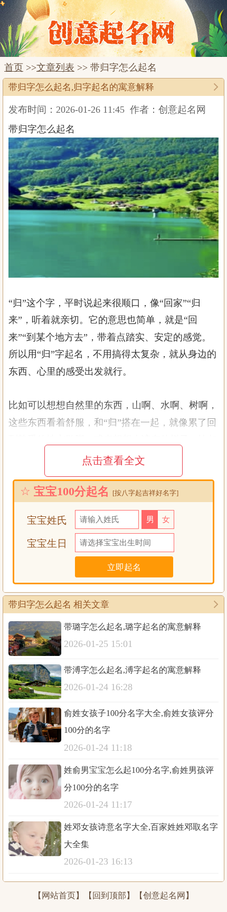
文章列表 (55, 67)
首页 (13, 67)
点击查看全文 (113, 460)
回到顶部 (109, 895)
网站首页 (58, 895)
